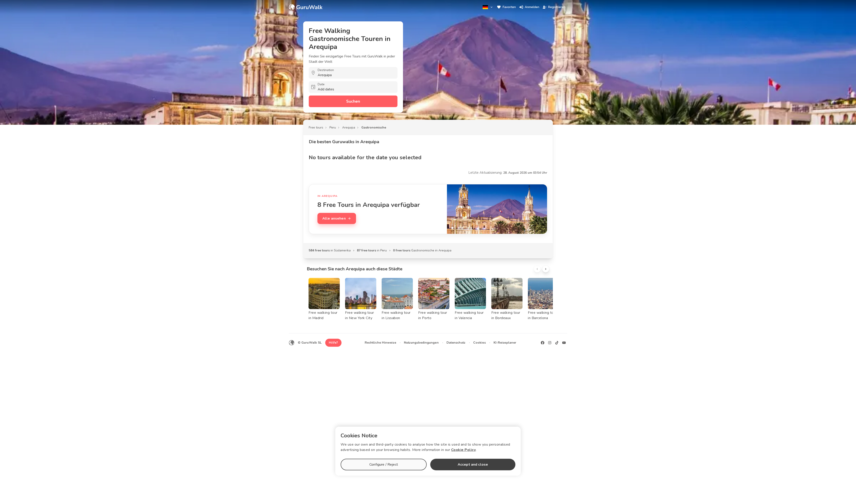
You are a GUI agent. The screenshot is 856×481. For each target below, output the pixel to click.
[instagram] (550, 343)
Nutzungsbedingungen (421, 342)
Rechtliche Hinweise (380, 342)
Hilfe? (333, 342)
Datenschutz (456, 342)
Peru (332, 127)
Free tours (316, 127)
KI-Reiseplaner (505, 342)
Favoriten (509, 7)
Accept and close (473, 464)
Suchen (353, 101)
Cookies (479, 342)
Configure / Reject (383, 464)
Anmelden (532, 7)
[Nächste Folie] (545, 269)
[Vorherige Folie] (537, 269)
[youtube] (564, 343)
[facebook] (542, 343)
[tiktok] (557, 343)
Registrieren (556, 7)
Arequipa (348, 127)
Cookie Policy (463, 449)
